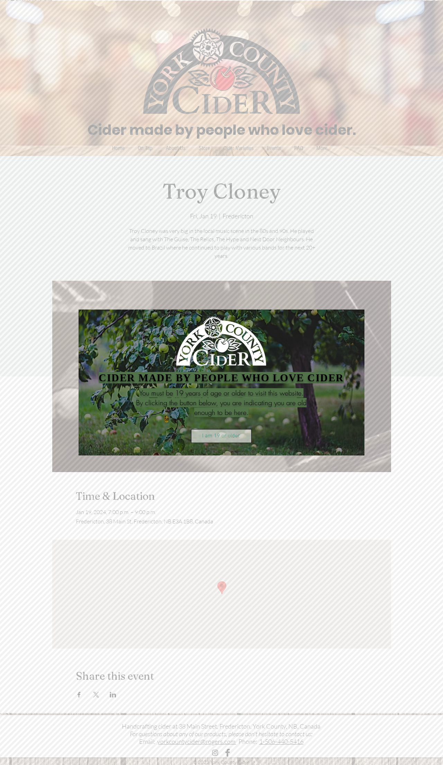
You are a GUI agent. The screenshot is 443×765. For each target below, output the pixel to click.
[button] (221, 436)
